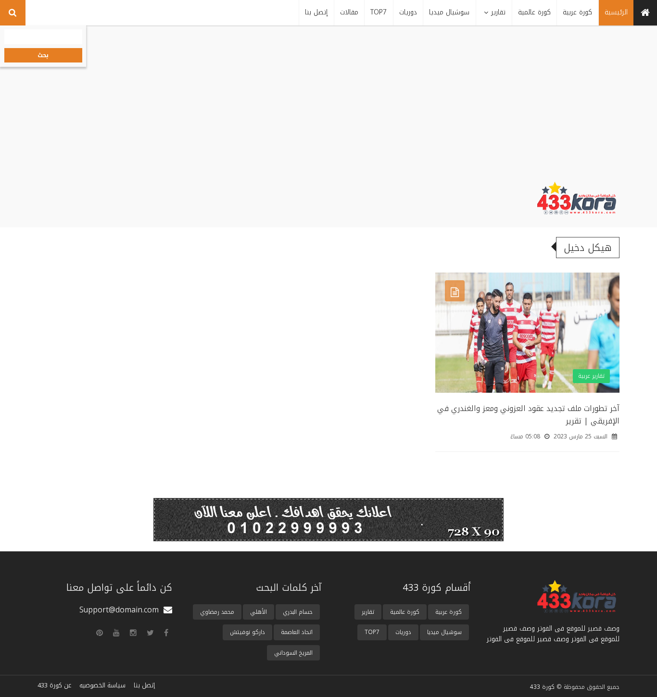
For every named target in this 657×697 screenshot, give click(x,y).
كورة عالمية (404, 612)
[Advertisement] (328, 109)
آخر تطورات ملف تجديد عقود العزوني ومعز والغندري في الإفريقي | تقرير (528, 414)
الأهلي (258, 612)
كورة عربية (448, 612)
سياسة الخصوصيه (102, 685)
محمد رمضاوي (217, 612)
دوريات (403, 632)
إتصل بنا (144, 685)
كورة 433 (542, 687)
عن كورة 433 (54, 685)
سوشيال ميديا (444, 632)
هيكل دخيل (588, 247)
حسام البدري (298, 612)
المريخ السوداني (293, 652)
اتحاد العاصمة (297, 632)
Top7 (372, 632)
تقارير (368, 612)
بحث (43, 55)
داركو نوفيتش (247, 632)
